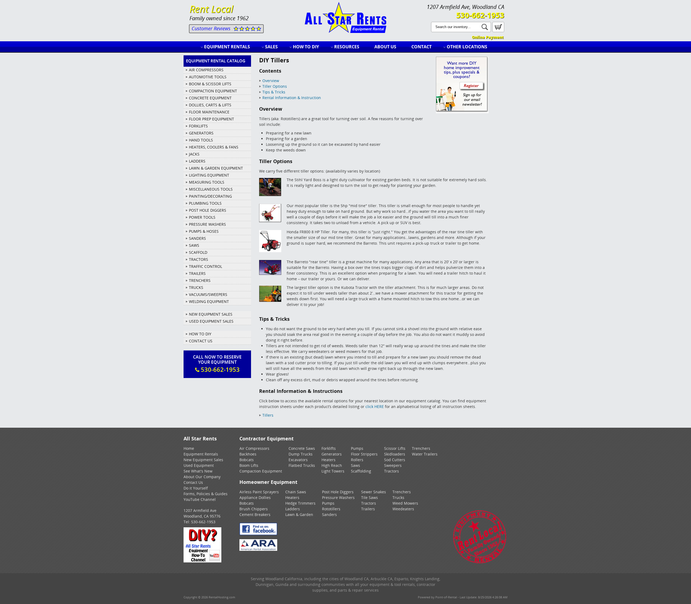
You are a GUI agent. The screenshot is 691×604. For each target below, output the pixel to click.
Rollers (357, 459)
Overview (270, 80)
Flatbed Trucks (302, 465)
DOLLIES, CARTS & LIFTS (210, 104)
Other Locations (467, 47)
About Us (385, 47)
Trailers (368, 508)
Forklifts (328, 448)
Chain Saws (295, 491)
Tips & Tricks (273, 92)
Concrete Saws (302, 448)
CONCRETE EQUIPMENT (210, 97)
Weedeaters (403, 508)
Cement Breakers (254, 514)
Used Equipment (199, 465)
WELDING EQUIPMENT (209, 301)
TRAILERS (197, 273)
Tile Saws (369, 497)
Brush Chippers (253, 508)
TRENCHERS (200, 280)
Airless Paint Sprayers (259, 491)
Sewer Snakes (373, 491)
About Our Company (202, 476)
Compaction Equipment (260, 471)
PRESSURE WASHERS (207, 224)
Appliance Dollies (255, 497)
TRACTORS (198, 259)
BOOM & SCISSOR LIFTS (210, 83)
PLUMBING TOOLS (205, 203)
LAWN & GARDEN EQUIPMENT (216, 168)
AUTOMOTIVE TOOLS (207, 76)
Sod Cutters (394, 459)
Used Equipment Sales (211, 321)
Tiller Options (274, 86)
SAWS (194, 245)
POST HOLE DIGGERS (207, 210)
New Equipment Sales (210, 314)
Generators (331, 454)
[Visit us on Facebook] (258, 533)
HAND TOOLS (201, 140)
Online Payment (487, 37)
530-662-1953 (480, 15)
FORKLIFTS (198, 126)
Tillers (267, 415)
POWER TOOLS (202, 217)
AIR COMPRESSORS (206, 69)
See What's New (198, 471)
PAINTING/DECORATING (210, 196)
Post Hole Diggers (338, 491)
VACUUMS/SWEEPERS (208, 294)
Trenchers (421, 448)
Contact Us (200, 340)
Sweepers (393, 465)
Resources (346, 47)
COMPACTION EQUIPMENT (213, 90)
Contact (421, 47)
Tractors (391, 471)
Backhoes (247, 454)
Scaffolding (361, 471)
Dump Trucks (301, 454)
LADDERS (197, 161)
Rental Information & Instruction (291, 97)
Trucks (398, 497)
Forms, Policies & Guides (206, 493)
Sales (271, 47)
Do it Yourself (196, 488)
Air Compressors (254, 448)
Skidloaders (394, 454)
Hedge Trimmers (300, 503)
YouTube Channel (200, 499)
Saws (355, 465)
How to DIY (306, 47)
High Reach (331, 465)
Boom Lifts (248, 465)
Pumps (357, 448)
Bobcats (246, 459)
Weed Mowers (405, 503)
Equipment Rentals (227, 47)
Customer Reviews (211, 28)
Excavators (298, 459)
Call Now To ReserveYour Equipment (217, 363)
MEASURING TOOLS (206, 182)
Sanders (329, 514)
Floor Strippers (364, 454)
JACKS (194, 154)
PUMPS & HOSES (204, 231)
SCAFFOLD (198, 252)
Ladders (292, 508)
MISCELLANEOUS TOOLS (211, 189)
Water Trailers (425, 454)
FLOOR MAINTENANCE (209, 111)
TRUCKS (196, 287)
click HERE (374, 406)
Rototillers (331, 508)
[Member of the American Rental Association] (258, 549)
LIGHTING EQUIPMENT (209, 175)
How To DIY (200, 333)
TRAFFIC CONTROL (205, 266)
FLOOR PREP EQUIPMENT (211, 119)
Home (189, 448)
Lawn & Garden (299, 514)
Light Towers (332, 471)
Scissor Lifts (394, 448)
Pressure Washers (338, 497)
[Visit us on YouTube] (202, 560)
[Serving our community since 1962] (479, 562)
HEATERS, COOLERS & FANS (213, 147)
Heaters (328, 459)
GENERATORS (201, 133)
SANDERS (197, 238)
